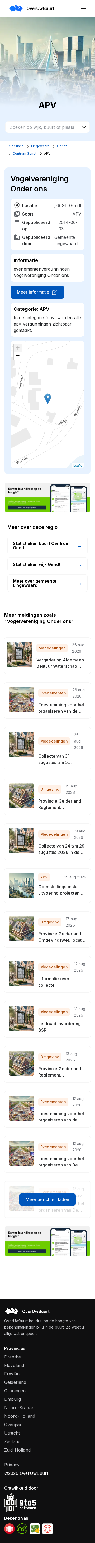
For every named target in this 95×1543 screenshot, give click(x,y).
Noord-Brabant (20, 1407)
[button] (47, 398)
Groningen (15, 1390)
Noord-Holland (19, 1416)
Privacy (12, 1464)
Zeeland (12, 1441)
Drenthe (12, 1356)
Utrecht (12, 1433)
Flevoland (14, 1365)
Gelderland (15, 1382)
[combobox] (47, 127)
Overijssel (14, 1424)
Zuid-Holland (17, 1450)
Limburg (12, 1399)
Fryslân (12, 1373)
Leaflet (78, 465)
